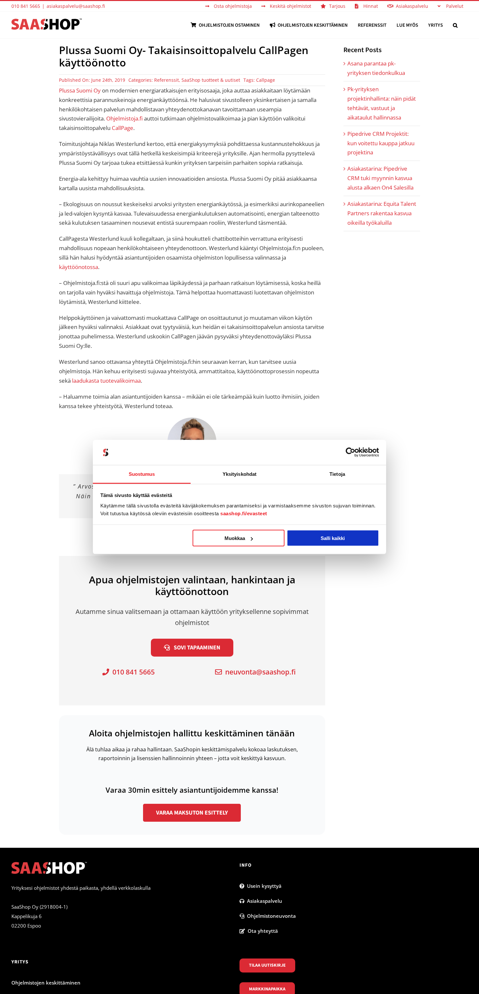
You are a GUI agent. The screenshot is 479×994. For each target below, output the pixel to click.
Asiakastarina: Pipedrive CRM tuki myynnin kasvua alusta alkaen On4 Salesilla (380, 178)
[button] (455, 25)
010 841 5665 (132, 671)
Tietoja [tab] (337, 473)
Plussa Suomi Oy (80, 90)
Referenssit (166, 80)
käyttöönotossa (78, 267)
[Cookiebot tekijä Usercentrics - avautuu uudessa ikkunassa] (350, 452)
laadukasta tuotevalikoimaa (106, 380)
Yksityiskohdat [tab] (239, 473)
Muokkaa (235, 538)
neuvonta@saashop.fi (259, 671)
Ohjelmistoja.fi (124, 118)
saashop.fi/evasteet (243, 513)
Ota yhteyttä (261, 931)
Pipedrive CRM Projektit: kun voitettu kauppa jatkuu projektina (380, 143)
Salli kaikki (333, 538)
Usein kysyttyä (263, 886)
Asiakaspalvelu (263, 901)
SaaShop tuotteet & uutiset (210, 80)
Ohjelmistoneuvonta (270, 916)
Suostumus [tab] (142, 473)
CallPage (122, 128)
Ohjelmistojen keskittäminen (45, 982)
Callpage (265, 80)
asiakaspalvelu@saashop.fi (76, 6)
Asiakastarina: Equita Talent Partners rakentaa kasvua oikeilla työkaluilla (381, 213)
